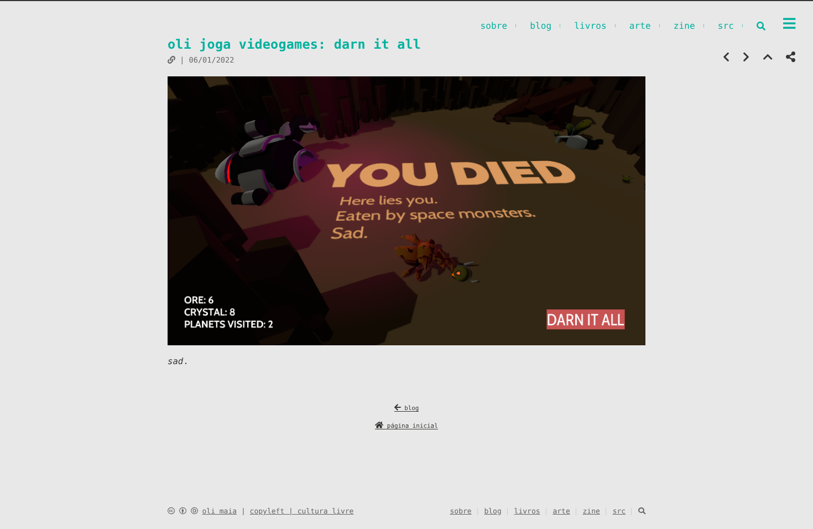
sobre (493, 25)
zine (684, 25)
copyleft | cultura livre (302, 511)
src (726, 25)
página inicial (410, 425)
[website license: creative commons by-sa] (183, 511)
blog (540, 25)
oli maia (219, 511)
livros (590, 25)
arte (640, 25)
